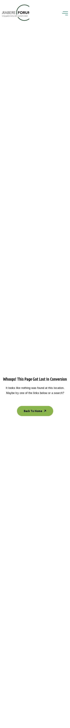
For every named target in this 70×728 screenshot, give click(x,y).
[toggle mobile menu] (65, 13)
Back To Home (33, 411)
